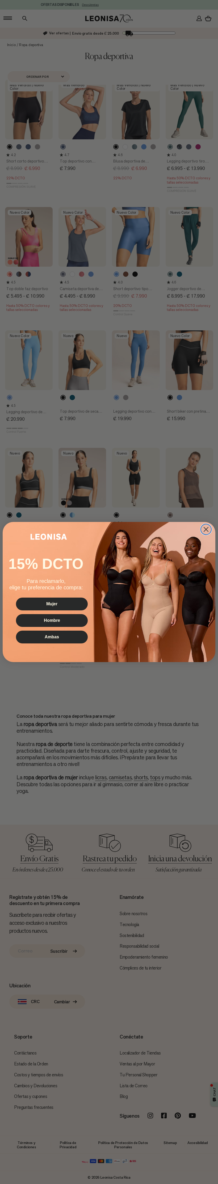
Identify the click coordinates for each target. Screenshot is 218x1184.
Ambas (52, 637)
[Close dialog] (206, 529)
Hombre (52, 620)
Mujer (51, 604)
